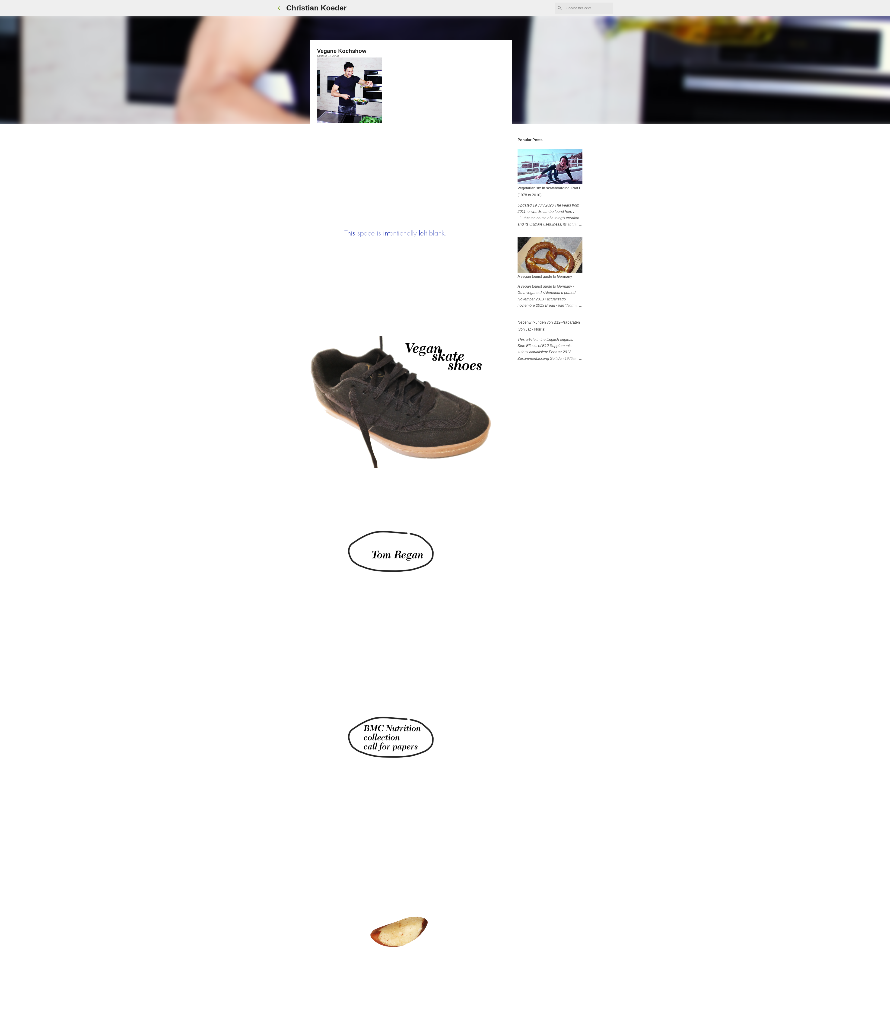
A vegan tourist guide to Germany (545, 276)
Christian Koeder (316, 8)
